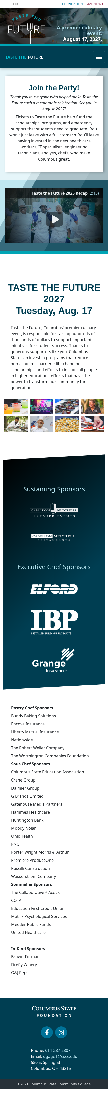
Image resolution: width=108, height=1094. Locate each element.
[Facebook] (47, 1032)
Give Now (94, 4)
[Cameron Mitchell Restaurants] (54, 537)
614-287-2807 (57, 1050)
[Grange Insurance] (54, 660)
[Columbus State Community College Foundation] (54, 1011)
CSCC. (12, 4)
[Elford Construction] (54, 589)
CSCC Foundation (68, 4)
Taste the (24, 57)
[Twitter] (61, 1032)
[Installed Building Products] (54, 622)
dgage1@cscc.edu (60, 1056)
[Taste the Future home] (26, 26)
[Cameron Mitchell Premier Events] (54, 510)
